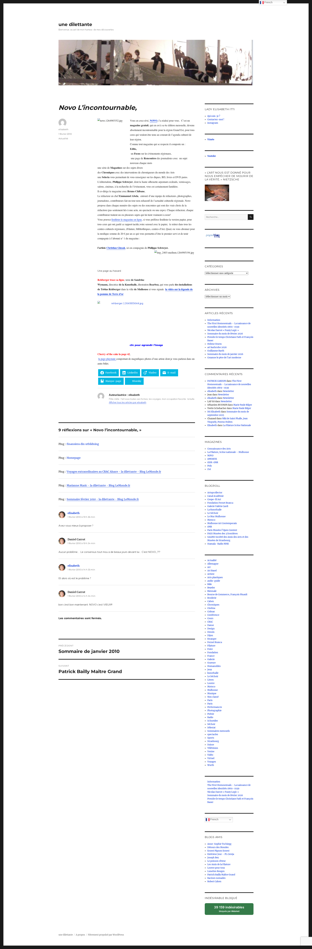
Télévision (212, 748)
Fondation (212, 652)
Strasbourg (213, 741)
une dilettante (75, 24)
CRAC (210, 621)
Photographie (214, 710)
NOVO (153, 120)
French (214, 819)
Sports (210, 737)
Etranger (211, 638)
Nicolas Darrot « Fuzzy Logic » (223, 330)
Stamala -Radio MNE (218, 543)
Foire (210, 649)
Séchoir (211, 724)
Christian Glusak (115, 248)
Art (209, 567)
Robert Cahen (214, 881)
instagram (212, 123)
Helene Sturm (214, 344)
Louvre (210, 683)
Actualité (63, 138)
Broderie (211, 598)
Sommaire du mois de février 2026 (225, 333)
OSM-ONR (212, 462)
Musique (211, 693)
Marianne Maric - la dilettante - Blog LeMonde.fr (98, 485)
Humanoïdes (214, 666)
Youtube (211, 156)
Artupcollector (214, 492)
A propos (80, 934)
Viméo (210, 139)
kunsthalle (212, 673)
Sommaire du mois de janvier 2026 (225, 354)
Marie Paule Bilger (242, 404)
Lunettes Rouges (216, 871)
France (210, 656)
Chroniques (213, 604)
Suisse (210, 744)
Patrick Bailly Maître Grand (221, 874)
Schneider (212, 720)
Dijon (210, 635)
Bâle (209, 584)
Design (211, 628)
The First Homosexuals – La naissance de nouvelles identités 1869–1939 (229, 384)
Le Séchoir (212, 513)
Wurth (210, 765)
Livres (210, 679)
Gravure (211, 662)
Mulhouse (212, 690)
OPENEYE (212, 459)
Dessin (210, 632)
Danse (210, 625)
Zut (209, 469)
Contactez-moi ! (215, 119)
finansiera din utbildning (83, 444)
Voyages (211, 761)
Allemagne (212, 563)
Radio (210, 717)
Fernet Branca (214, 642)
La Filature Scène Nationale (237, 425)
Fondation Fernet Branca (220, 502)
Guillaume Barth (215, 350)
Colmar (211, 611)
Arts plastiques (215, 577)
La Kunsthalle (214, 509)
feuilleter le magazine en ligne (126, 219)
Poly (209, 465)
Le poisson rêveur (216, 861)
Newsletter (228, 391)
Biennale (211, 591)
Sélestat (211, 727)
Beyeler (211, 587)
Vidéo (210, 755)
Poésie (210, 714)
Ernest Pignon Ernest (218, 850)
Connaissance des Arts (219, 448)
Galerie (211, 659)
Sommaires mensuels (218, 731)
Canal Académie (215, 496)
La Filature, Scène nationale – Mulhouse (228, 452)
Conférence (213, 615)
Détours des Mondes (218, 847)
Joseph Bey (213, 857)
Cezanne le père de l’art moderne (224, 357)
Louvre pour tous (216, 867)
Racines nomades (216, 878)
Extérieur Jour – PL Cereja (220, 854)
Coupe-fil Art (214, 499)
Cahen (210, 601)
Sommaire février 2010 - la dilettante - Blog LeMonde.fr (103, 499)
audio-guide (213, 580)
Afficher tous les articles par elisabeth (127, 402)
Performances (214, 707)
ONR (209, 526)
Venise (210, 751)
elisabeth (63, 129)
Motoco (211, 520)
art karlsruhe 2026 (217, 347)
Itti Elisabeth (214, 411)
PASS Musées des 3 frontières (222, 533)
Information (213, 320)
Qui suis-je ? (213, 116)
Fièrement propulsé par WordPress (106, 934)
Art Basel (212, 570)
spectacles (212, 734)
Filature (211, 645)
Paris (210, 700)
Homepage (74, 457)
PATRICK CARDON (216, 381)
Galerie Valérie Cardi (217, 506)
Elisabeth (212, 425)
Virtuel (210, 758)
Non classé (213, 697)
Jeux (209, 669)
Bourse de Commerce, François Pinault (227, 594)
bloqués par (230, 910)
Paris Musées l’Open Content (222, 530)
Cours (210, 618)
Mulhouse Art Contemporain (222, 523)
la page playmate (107, 358)
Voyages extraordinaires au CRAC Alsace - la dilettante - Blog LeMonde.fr (114, 471)
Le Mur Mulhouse (216, 516)
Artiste (210, 574)
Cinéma (211, 608)
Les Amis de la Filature (218, 864)
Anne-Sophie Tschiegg (219, 844)
